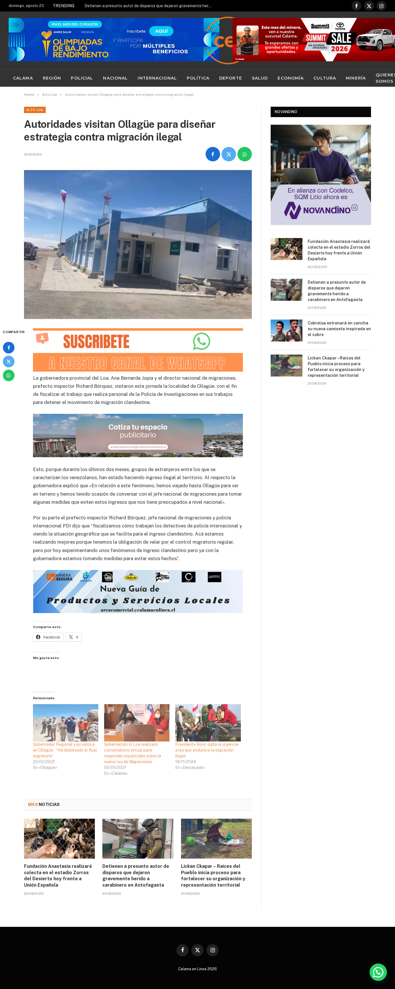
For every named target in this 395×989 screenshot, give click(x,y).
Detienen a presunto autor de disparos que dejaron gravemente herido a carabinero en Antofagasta (149, 5)
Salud (260, 78)
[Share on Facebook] (213, 154)
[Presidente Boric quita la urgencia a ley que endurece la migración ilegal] (208, 722)
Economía (291, 78)
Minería (356, 78)
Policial (82, 78)
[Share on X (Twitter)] (229, 154)
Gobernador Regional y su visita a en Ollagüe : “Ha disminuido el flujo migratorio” (65, 750)
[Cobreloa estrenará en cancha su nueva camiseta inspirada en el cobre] (286, 331)
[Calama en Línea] (228, 40)
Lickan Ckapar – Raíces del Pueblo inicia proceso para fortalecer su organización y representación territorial (213, 875)
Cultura (324, 78)
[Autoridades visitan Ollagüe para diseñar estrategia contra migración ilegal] (138, 244)
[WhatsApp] (8, 375)
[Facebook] (8, 347)
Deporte (230, 78)
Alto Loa (34, 110)
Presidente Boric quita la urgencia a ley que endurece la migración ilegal (207, 750)
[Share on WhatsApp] (244, 154)
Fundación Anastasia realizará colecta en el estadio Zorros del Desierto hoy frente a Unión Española (58, 875)
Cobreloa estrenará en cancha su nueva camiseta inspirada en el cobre (339, 329)
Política (198, 78)
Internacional (157, 78)
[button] (378, 972)
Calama (23, 78)
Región (52, 78)
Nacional (115, 78)
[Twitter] (8, 361)
